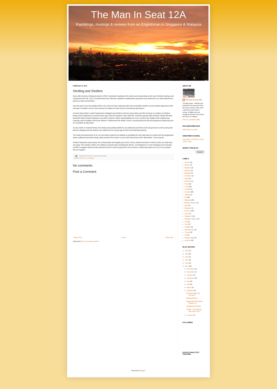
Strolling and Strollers (193, 306)
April (188, 284)
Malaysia (91, 158)
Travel (187, 232)
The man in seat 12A (193, 100)
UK (186, 235)
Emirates (188, 181)
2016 (187, 254)
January (190, 315)
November (191, 272)
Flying (187, 184)
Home (124, 237)
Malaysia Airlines (190, 203)
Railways (188, 208)
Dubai (187, 178)
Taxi (186, 221)
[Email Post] (76, 156)
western (187, 240)
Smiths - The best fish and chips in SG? (194, 310)
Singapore (188, 216)
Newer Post (78, 237)
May (188, 281)
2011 (187, 266)
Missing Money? (192, 298)
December (191, 269)
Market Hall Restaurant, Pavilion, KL (194, 302)
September (191, 278)
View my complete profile (191, 119)
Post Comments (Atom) (91, 241)
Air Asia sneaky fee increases (193, 294)
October (190, 275)
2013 (187, 260)
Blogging (187, 173)
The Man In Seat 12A (138, 14)
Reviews (188, 211)
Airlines (187, 165)
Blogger (142, 370)
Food (186, 186)
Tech (186, 224)
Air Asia (187, 162)
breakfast (188, 176)
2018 (187, 251)
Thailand (187, 227)
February (190, 290)
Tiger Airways (189, 230)
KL (86, 158)
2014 (187, 257)
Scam (187, 213)
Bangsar (187, 170)
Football (187, 189)
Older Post (169, 237)
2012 (187, 263)
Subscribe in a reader (190, 129)
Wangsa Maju (189, 238)
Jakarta (187, 195)
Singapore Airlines (191, 219)
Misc (186, 205)
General (82, 158)
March (189, 287)
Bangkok (188, 168)
